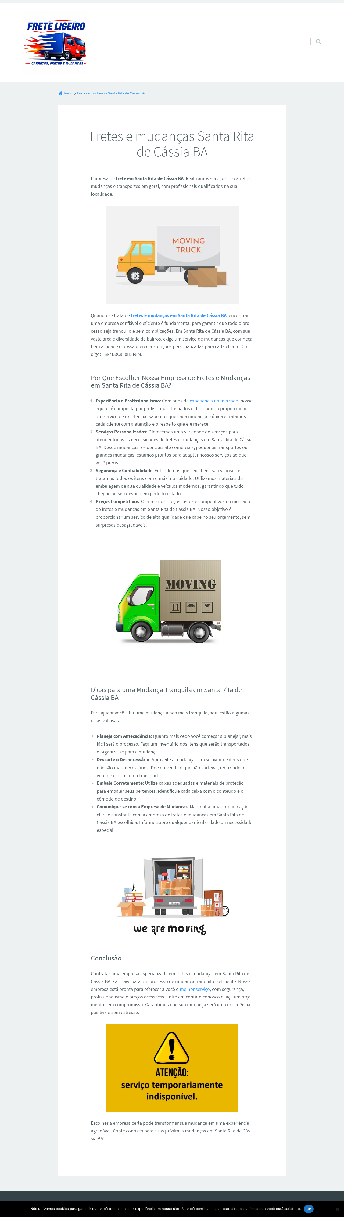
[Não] (337, 1209)
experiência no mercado (214, 401)
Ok (308, 1209)
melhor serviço (195, 989)
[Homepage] (55, 42)
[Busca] (313, 36)
